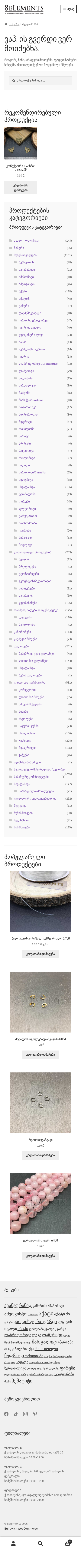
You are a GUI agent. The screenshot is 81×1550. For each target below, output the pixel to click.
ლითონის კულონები (33, 661)
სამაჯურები (27, 588)
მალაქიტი (26, 378)
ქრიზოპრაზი (28, 523)
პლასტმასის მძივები (28, 762)
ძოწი (7, 1381)
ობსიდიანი (26, 429)
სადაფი (24, 465)
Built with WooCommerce (21, 1528)
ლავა (36, 1335)
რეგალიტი (26, 450)
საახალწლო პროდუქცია (36, 791)
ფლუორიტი (27, 509)
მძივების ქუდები (30, 704)
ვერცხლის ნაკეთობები (35, 581)
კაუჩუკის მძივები (25, 639)
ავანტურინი (27, 262)
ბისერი (19, 248)
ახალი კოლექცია (26, 240)
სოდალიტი (34, 1368)
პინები (23, 711)
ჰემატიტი (25, 537)
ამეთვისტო (27, 284)
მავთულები (27, 624)
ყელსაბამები (28, 603)
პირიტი (24, 436)
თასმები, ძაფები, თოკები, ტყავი (36, 610)
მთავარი (14, 24)
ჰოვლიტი (25, 545)
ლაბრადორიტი (17, 1335)
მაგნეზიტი (10, 1342)
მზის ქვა (9, 1349)
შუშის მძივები (23, 813)
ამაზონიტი (26, 277)
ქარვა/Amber (28, 516)
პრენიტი (25, 443)
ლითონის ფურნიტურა (29, 682)
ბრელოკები (27, 566)
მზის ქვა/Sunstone (31, 400)
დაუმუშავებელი (30, 313)
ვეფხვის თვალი (30, 327)
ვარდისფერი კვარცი (33, 320)
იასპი (22, 342)
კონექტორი (27, 690)
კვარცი (24, 356)
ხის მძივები (22, 827)
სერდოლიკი (15, 1368)
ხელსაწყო (21, 820)
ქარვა (24, 1374)
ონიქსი (48, 1356)
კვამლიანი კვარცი (32, 349)
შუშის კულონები (30, 675)
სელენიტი (26, 479)
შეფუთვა (20, 805)
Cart (62, 1540)
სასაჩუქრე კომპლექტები (31, 777)
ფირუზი (24, 501)
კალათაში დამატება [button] (20, 187)
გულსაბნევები (29, 574)
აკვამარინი (27, 269)
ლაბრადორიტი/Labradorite (38, 363)
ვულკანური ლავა (31, 335)
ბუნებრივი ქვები (25, 255)
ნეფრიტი (25, 422)
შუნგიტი (49, 1374)
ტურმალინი (27, 494)
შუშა (57, 1374)
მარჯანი (24, 393)
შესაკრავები (27, 748)
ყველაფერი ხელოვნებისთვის (35, 798)
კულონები (21, 646)
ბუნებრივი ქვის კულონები (37, 653)
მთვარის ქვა (27, 407)
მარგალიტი (27, 385)
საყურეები (26, 595)
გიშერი (24, 306)
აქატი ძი (24, 298)
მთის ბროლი (28, 414)
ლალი (66, 1335)
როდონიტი (27, 458)
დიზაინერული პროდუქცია (32, 552)
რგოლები (26, 719)
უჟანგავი (25, 740)
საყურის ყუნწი (28, 726)
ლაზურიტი (26, 371)
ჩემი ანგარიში (13, 1543)
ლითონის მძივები (31, 697)
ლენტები (25, 617)
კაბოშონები (22, 632)
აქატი (23, 291)
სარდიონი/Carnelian (33, 472)
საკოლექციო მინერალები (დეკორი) (40, 769)
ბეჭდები (24, 559)
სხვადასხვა (27, 487)
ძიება (40, 1543)
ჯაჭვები (24, 755)
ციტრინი (25, 530)
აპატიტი (33, 1314)
